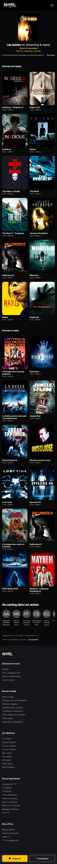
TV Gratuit (7, 791)
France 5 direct (9, 749)
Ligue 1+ (6, 836)
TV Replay (7, 787)
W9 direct (6, 760)
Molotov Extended (10, 833)
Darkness (34, 371)
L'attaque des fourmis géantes (13, 372)
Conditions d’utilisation (12, 711)
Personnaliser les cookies (13, 714)
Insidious (6, 149)
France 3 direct (9, 746)
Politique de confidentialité (14, 700)
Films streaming (9, 795)
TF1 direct (6, 738)
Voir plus (51, 55)
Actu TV (6, 812)
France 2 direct (9, 742)
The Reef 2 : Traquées (13, 233)
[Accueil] (10, 5)
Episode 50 (35, 502)
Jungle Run (35, 416)
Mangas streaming (10, 809)
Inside (33, 149)
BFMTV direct (8, 767)
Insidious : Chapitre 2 (12, 107)
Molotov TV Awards (11, 805)
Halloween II (8, 275)
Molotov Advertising (11, 676)
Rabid (5, 317)
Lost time (7, 502)
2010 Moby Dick (10, 588)
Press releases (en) (11, 673)
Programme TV (9, 784)
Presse (5, 669)
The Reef (34, 191)
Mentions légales (10, 704)
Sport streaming (9, 802)
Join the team (8, 680)
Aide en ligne (8, 697)
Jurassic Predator (39, 233)
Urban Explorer (9, 460)
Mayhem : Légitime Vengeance (39, 589)
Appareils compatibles (12, 722)
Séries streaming (9, 798)
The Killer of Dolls (11, 191)
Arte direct (7, 756)
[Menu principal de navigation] (52, 5)
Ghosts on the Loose (40, 460)
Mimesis (34, 275)
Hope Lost (35, 107)
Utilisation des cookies (12, 707)
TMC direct (7, 763)
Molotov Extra (8, 829)
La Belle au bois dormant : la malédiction (14, 417)
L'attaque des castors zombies (13, 545)
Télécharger (7, 718)
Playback (34, 317)
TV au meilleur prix (10, 840)
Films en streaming (24, 51)
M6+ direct (7, 753)
